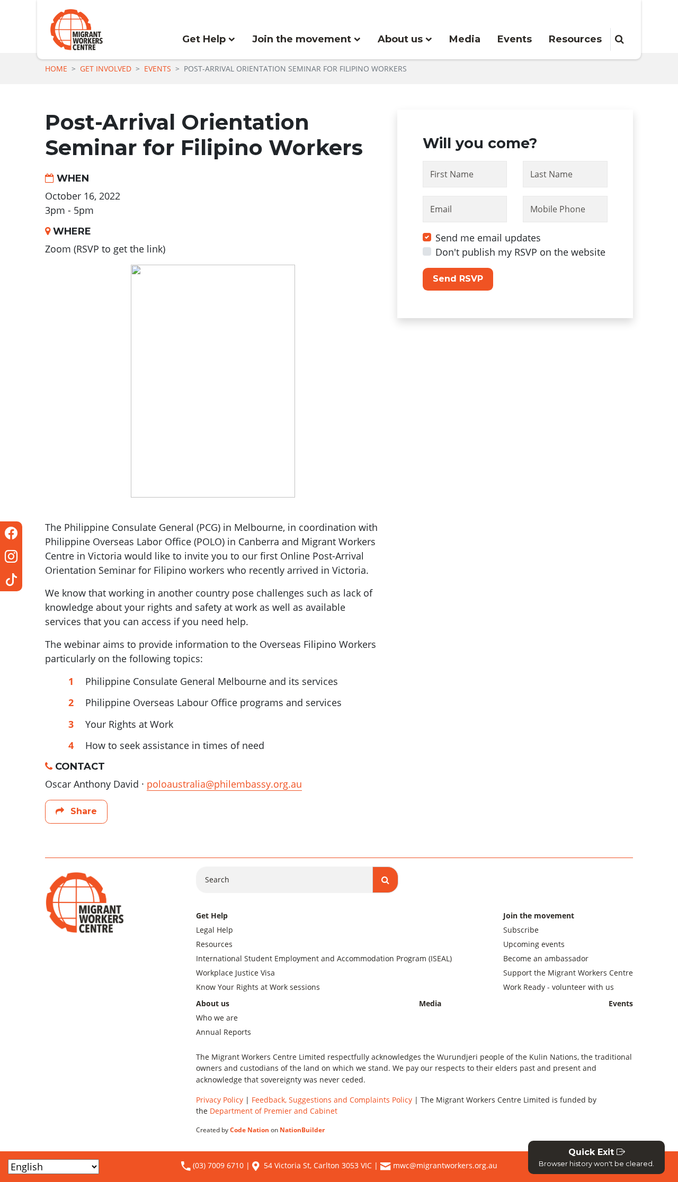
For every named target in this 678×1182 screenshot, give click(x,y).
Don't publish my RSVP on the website (520, 252)
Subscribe (521, 930)
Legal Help (214, 930)
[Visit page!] (11, 533)
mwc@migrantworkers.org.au (445, 1165)
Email (441, 209)
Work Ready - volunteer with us (558, 987)
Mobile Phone (557, 209)
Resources (575, 39)
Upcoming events (534, 944)
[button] (619, 39)
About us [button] (401, 39)
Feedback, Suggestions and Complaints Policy (332, 1100)
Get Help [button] (205, 39)
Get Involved (105, 69)
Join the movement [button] (303, 39)
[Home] (76, 29)
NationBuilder (302, 1130)
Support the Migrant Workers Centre (568, 973)
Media (464, 39)
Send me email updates (488, 237)
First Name (452, 174)
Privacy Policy (219, 1100)
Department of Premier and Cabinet (273, 1111)
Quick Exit (596, 1157)
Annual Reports (223, 1032)
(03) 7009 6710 (217, 1165)
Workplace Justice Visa (235, 973)
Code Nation (249, 1130)
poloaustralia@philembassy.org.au (224, 784)
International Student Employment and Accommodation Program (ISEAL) (324, 958)
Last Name (551, 174)
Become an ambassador (545, 958)
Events (514, 39)
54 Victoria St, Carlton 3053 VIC (318, 1165)
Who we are (217, 1018)
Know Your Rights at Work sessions (258, 987)
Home (56, 69)
